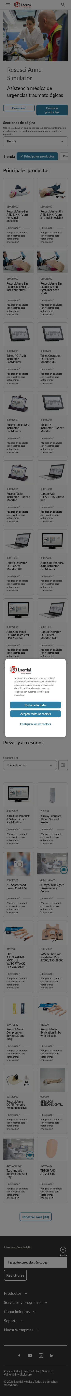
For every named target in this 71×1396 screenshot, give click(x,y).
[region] (35, 698)
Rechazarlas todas (35, 705)
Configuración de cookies (35, 724)
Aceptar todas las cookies (35, 714)
